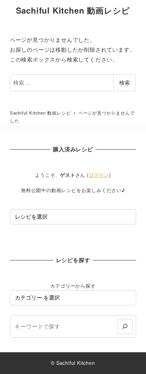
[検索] (124, 326)
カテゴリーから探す (72, 285)
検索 (124, 82)
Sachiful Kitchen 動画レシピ (73, 10)
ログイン (99, 174)
